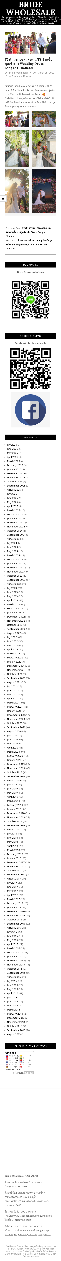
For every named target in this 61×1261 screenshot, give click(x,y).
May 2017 (12, 890)
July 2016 (12, 931)
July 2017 (12, 882)
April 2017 (12, 895)
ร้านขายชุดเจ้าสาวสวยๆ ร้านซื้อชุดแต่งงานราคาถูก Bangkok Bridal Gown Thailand (29, 244)
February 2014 (15, 1013)
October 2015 (14, 968)
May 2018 (12, 841)
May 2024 (12, 551)
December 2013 (16, 1017)
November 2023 (16, 571)
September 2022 (16, 628)
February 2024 (15, 559)
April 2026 (12, 456)
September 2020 (16, 727)
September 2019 (16, 776)
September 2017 (16, 874)
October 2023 (14, 575)
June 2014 (12, 1001)
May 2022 (12, 645)
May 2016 (12, 940)
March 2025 (13, 510)
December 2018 (16, 813)
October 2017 (14, 870)
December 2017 (16, 862)
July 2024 (12, 542)
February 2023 (15, 608)
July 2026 (12, 444)
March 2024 (13, 555)
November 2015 (16, 964)
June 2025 (12, 497)
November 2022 (16, 620)
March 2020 (13, 751)
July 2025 (12, 493)
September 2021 (16, 678)
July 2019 (12, 784)
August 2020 (14, 731)
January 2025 (14, 518)
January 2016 (14, 956)
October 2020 (14, 723)
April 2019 (12, 796)
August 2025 (14, 489)
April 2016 (12, 944)
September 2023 (16, 579)
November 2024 (16, 526)
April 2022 (12, 649)
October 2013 (14, 1026)
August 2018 (14, 829)
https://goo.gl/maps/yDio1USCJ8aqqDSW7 (28, 1234)
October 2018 (14, 821)
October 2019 (14, 772)
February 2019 (15, 804)
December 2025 (16, 473)
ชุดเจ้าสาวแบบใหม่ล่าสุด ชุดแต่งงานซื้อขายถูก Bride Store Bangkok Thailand (28, 232)
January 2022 (14, 661)
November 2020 (16, 718)
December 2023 (16, 567)
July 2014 (12, 997)
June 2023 (12, 592)
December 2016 (16, 911)
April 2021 (12, 698)
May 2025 (12, 502)
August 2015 (14, 976)
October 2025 (14, 481)
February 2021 (15, 706)
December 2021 (16, 665)
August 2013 (14, 1034)
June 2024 (12, 547)
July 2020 (12, 735)
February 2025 (15, 514)
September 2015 (16, 972)
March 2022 (13, 653)
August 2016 (14, 927)
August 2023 (14, 583)
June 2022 (12, 641)
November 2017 (16, 866)
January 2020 (14, 759)
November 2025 (16, 477)
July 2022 (12, 637)
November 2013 (16, 1021)
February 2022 (15, 657)
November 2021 (16, 669)
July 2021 (12, 686)
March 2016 (13, 948)
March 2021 (13, 702)
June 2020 (12, 739)
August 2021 (14, 682)
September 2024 (16, 534)
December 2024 (16, 522)
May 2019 (12, 792)
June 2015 (12, 985)
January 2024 (14, 563)
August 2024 (14, 538)
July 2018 (12, 833)
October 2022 (14, 624)
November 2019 (16, 768)
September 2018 (16, 825)
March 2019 (13, 800)
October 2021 (14, 673)
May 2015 (12, 989)
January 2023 (14, 612)
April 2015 (12, 993)
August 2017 (14, 878)
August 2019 (14, 780)
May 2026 (12, 452)
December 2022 (16, 616)
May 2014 (12, 1005)
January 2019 (14, 809)
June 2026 (12, 448)
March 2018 (13, 849)
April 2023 (12, 600)
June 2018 (12, 837)
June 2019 (12, 788)
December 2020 (16, 714)
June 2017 (12, 886)
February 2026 (15, 465)
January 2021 (14, 710)
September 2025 (16, 485)
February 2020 (15, 755)
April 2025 (12, 506)
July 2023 (12, 587)
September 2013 (16, 1030)
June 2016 (12, 935)
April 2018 (12, 845)
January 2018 (14, 858)
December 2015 (16, 960)
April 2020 (12, 747)
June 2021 (12, 690)
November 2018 (16, 817)
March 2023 (13, 604)
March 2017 (13, 899)
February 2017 (15, 903)
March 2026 (13, 461)
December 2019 (16, 764)
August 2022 (14, 633)
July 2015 (12, 980)
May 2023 (12, 596)
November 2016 (16, 915)
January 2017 (14, 907)
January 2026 (14, 469)
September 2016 (16, 923)
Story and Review (21, 75)
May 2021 (12, 694)
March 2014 (13, 1009)
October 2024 (14, 530)
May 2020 (12, 743)
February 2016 (15, 952)
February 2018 (15, 854)
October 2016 (14, 919)
